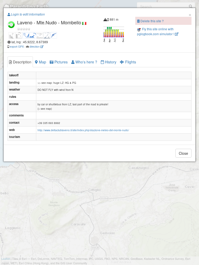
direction (35, 46)
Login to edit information (27, 14)
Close (183, 153)
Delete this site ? (152, 21)
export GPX (17, 46)
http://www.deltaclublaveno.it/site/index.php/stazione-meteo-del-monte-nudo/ (83, 130)
